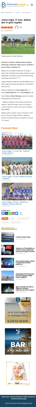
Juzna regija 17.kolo (23, 218)
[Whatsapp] (9, 213)
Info (17, 235)
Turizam (18, 259)
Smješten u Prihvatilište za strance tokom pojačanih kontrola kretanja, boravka (25, 249)
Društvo (18, 246)
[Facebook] (3, 213)
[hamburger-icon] (32, 5)
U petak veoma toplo (23, 237)
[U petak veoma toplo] (7, 237)
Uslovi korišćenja (15, 397)
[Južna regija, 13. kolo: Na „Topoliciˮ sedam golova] (17, 140)
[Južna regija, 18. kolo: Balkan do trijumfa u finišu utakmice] (17, 191)
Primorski (5, 222)
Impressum (5, 397)
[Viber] (13, 213)
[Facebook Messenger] (16, 213)
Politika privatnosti (28, 397)
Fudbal (17, 12)
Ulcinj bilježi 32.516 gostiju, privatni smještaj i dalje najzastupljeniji (25, 275)
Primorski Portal (15, 403)
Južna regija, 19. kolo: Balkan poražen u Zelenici (17, 177)
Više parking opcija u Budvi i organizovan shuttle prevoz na (25, 262)
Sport (10, 27)
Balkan (13, 218)
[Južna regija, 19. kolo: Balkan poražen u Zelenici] (17, 166)
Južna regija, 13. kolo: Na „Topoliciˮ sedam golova (16, 152)
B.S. (21, 27)
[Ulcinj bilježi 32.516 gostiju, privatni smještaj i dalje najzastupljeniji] (7, 276)
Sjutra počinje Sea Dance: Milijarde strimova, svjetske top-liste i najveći (25, 288)
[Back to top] (32, 392)
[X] (6, 213)
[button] (27, 5)
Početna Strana (8, 12)
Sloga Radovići (16, 222)
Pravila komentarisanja (18, 399)
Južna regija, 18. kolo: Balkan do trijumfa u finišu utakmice (15, 203)
